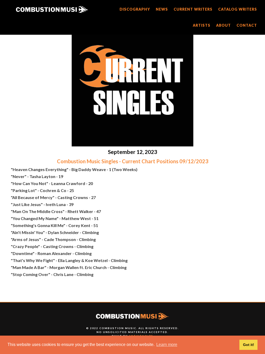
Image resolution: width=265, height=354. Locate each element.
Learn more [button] (166, 344)
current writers (193, 9)
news (162, 9)
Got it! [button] (248, 345)
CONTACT (247, 25)
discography (135, 9)
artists (201, 25)
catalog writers (237, 9)
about (223, 25)
